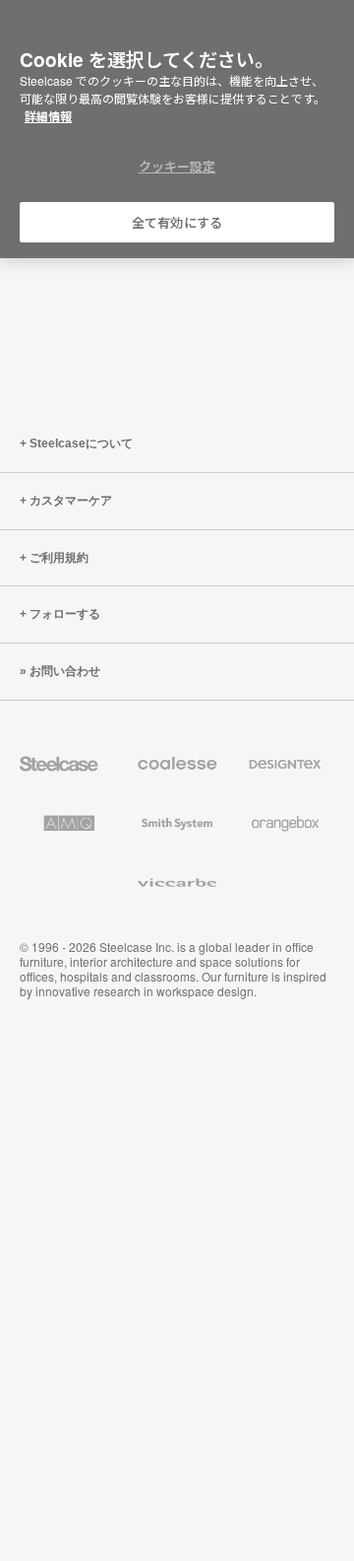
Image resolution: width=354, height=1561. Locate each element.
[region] (177, 129)
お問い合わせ (65, 671)
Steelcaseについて (81, 443)
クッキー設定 (177, 166)
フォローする (65, 614)
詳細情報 (48, 116)
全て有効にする (177, 222)
